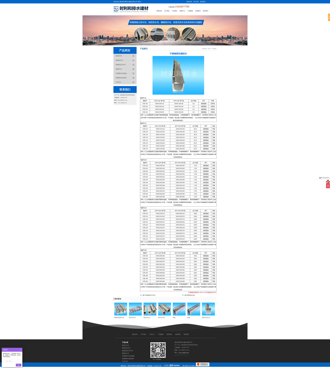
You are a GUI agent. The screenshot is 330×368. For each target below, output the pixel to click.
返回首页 (189, 1)
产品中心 (152, 334)
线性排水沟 (119, 56)
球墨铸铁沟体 (190, 295)
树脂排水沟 (119, 69)
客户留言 (196, 1)
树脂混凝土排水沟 (120, 64)
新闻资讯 (169, 334)
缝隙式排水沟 (119, 60)
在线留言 (198, 11)
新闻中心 (182, 11)
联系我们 (203, 1)
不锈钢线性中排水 (150, 295)
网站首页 (159, 11)
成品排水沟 (185, 355)
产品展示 (174, 11)
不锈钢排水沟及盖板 (121, 73)
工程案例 (190, 11)
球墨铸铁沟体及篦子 (121, 77)
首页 (209, 48)
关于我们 (167, 11)
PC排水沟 (118, 82)
